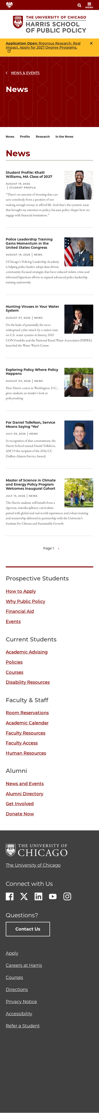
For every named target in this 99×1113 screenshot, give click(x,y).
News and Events (25, 783)
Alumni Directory (24, 794)
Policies (14, 662)
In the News (64, 136)
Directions (17, 989)
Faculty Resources (25, 733)
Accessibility (19, 1013)
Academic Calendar (27, 723)
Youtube (53, 896)
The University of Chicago (33, 865)
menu (89, 7)
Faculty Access (22, 743)
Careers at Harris (24, 965)
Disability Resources (28, 682)
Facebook (9, 896)
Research (43, 136)
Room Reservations (27, 712)
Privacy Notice (21, 1001)
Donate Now (20, 814)
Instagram (67, 896)
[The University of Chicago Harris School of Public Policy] (49, 24)
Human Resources (26, 753)
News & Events (25, 73)
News (10, 136)
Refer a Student (23, 1026)
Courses (14, 672)
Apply (12, 953)
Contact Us (27, 929)
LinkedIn (38, 896)
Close (91, 43)
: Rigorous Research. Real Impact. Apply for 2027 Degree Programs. (43, 45)
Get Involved (20, 803)
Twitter (24, 896)
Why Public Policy (25, 601)
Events (13, 621)
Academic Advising (27, 652)
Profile (25, 136)
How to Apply (21, 591)
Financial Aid (20, 611)
